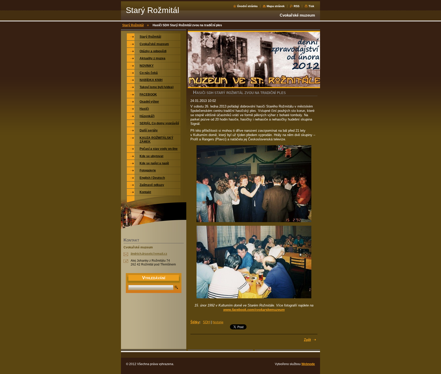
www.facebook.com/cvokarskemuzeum (254, 310)
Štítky (194, 322)
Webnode (308, 364)
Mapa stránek (276, 6)
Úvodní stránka (247, 6)
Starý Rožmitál (133, 25)
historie (218, 322)
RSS (296, 6)
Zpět (307, 340)
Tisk (311, 6)
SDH (206, 322)
